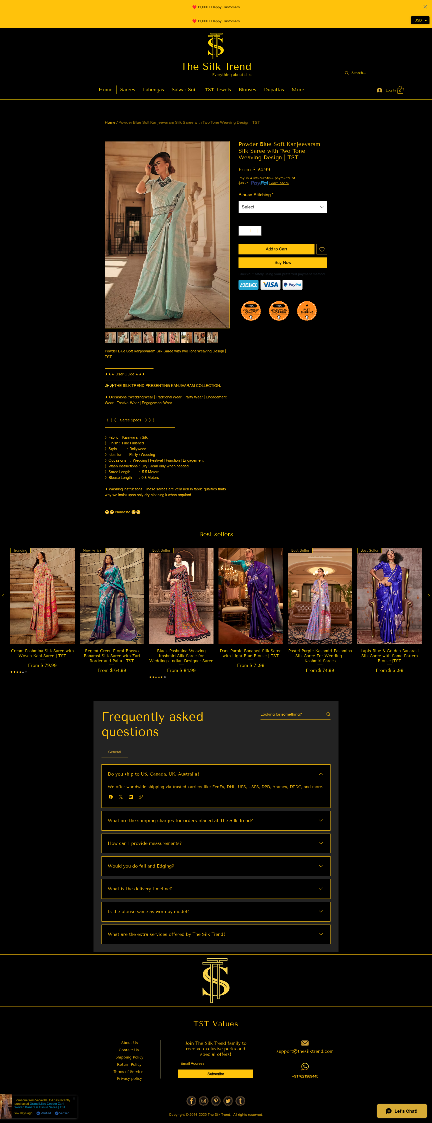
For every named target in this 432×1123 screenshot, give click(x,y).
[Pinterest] (216, 1101)
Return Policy (129, 1064)
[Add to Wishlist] (322, 249)
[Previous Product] (3, 596)
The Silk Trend (216, 66)
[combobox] (282, 207)
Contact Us (129, 1050)
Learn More (279, 183)
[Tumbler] (240, 1101)
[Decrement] (242, 230)
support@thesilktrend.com (305, 1051)
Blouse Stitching (256, 194)
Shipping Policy (130, 1057)
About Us (129, 1043)
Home (110, 122)
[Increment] (257, 230)
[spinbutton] (250, 230)
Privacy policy (129, 1078)
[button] (400, 90)
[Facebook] (191, 1101)
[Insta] (203, 1101)
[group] (216, 621)
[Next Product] (429, 596)
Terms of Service (129, 1072)
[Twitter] (228, 1101)
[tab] (115, 751)
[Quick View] (250, 596)
